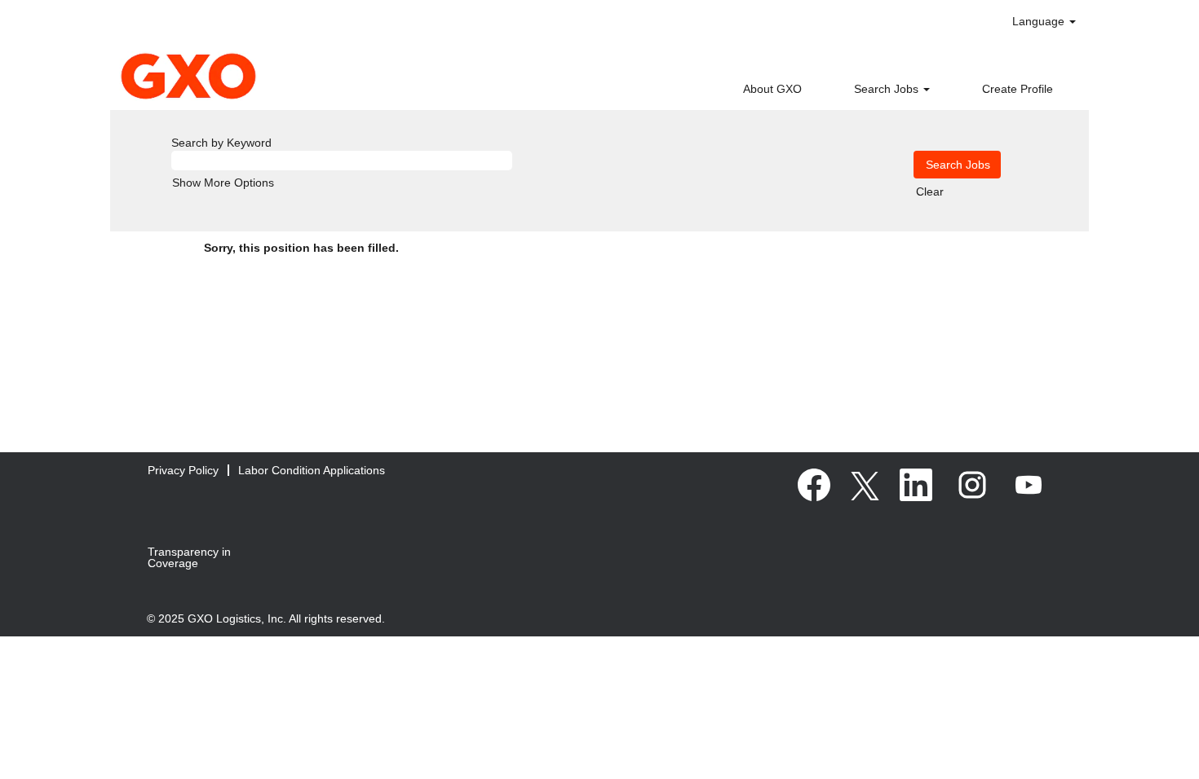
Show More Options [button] (223, 182)
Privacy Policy (183, 470)
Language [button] (1040, 21)
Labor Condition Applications (311, 470)
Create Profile (1017, 88)
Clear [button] (930, 191)
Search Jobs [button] (888, 88)
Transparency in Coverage (189, 557)
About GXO (772, 88)
